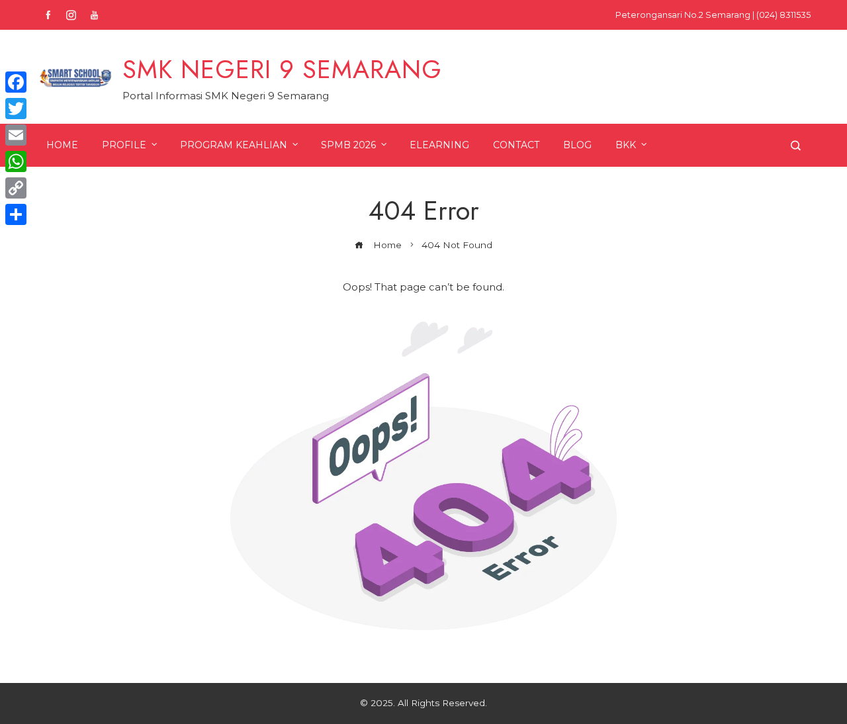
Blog (577, 145)
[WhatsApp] (16, 161)
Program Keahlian (233, 145)
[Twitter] (16, 108)
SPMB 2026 (348, 145)
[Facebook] (16, 82)
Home (62, 145)
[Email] (16, 135)
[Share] (16, 214)
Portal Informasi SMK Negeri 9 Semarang (225, 95)
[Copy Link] (16, 188)
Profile (124, 145)
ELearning (439, 145)
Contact (516, 145)
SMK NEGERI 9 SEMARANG (282, 69)
